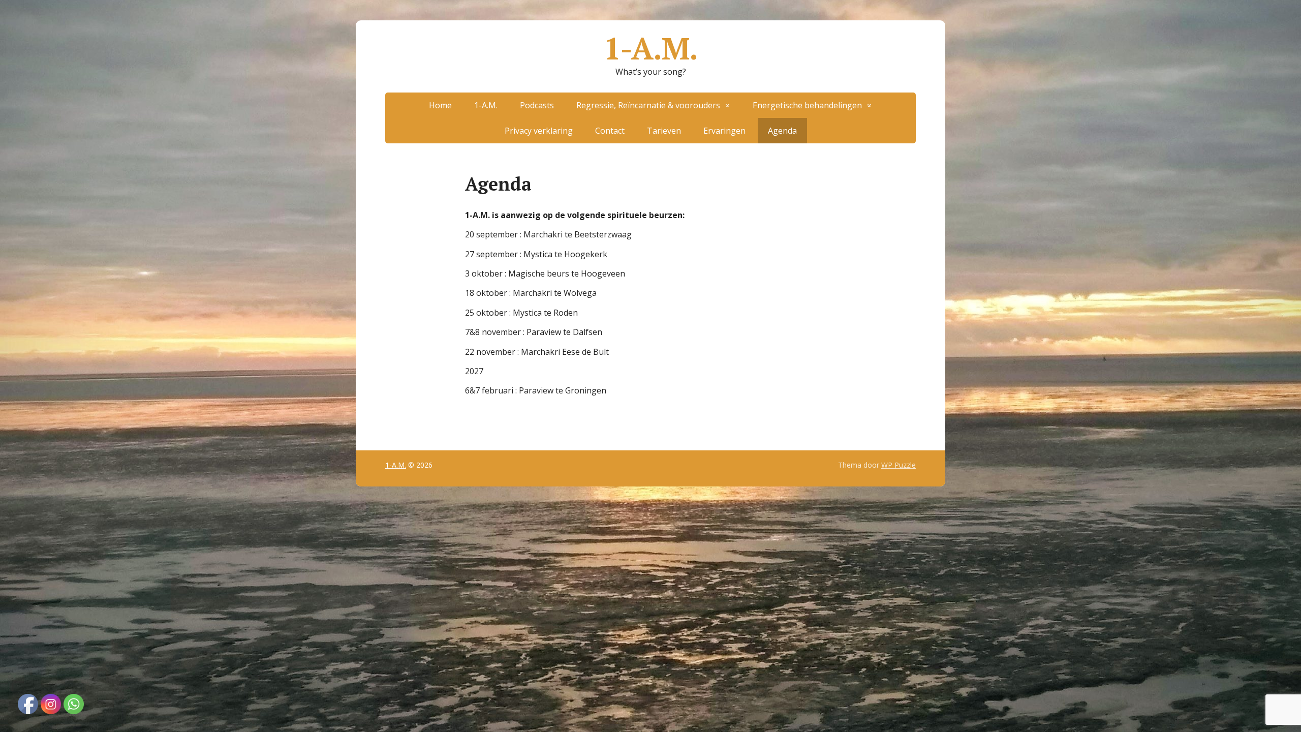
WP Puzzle (898, 465)
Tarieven (664, 130)
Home (440, 105)
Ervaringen (724, 130)
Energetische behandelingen (807, 105)
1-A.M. (651, 48)
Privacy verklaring (539, 130)
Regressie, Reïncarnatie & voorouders (648, 105)
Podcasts (537, 105)
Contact (610, 130)
